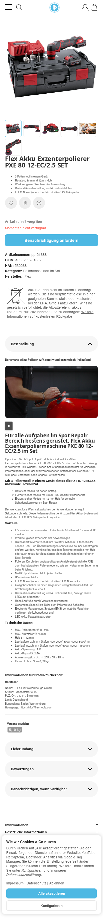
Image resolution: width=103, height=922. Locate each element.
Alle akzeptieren (51, 893)
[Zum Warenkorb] (94, 7)
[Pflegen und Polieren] (55, 8)
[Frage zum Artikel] (39, 203)
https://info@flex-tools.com (36, 707)
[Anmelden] (85, 7)
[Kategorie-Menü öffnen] (8, 7)
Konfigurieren (51, 905)
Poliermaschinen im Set (41, 270)
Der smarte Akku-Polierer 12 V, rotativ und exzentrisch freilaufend (48, 359)
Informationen (16, 825)
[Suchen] (19, 7)
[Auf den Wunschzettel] (11, 203)
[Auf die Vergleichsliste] (25, 203)
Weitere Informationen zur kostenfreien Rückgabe (50, 314)
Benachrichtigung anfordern (51, 240)
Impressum (15, 882)
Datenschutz (36, 882)
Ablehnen (56, 882)
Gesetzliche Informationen (26, 832)
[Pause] (8, 426)
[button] (13, 128)
